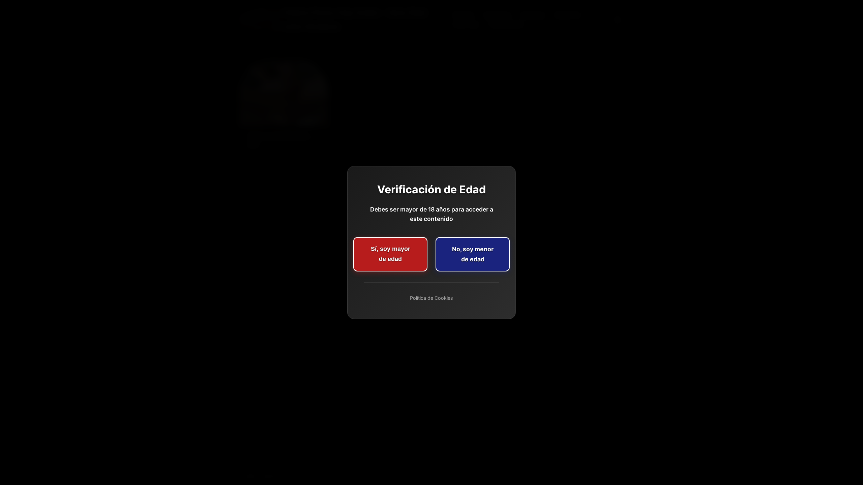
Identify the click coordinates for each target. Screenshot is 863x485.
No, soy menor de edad (473, 254)
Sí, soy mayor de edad (390, 254)
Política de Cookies (431, 298)
